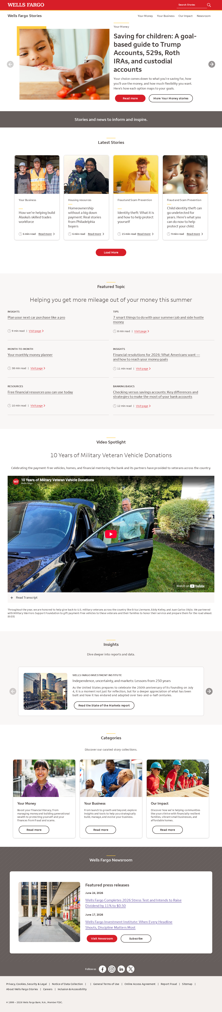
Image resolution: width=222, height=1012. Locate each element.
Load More (111, 252)
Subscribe (136, 938)
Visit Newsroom (102, 938)
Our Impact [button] (185, 16)
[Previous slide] (10, 64)
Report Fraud (169, 984)
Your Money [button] (145, 16)
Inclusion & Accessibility (72, 989)
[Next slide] (212, 64)
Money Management (135, 16)
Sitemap (187, 984)
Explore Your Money (105, 16)
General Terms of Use (106, 984)
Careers (48, 989)
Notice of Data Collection (67, 984)
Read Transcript (26, 597)
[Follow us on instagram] (112, 969)
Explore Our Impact (130, 16)
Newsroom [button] (204, 16)
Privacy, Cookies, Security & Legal (26, 984)
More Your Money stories (170, 98)
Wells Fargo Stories (25, 15)
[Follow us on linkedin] (121, 969)
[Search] (209, 5)
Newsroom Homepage (121, 16)
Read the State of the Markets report (104, 705)
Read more (130, 98)
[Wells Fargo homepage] (58, 5)
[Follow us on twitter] (130, 969)
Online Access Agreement (140, 984)
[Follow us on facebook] (102, 969)
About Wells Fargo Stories (22, 989)
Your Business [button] (165, 16)
